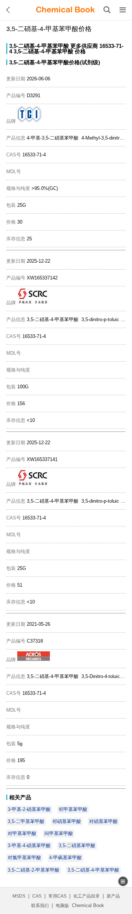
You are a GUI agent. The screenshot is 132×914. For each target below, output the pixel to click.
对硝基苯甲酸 (103, 821)
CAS (36, 896)
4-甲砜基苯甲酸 (65, 857)
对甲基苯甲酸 (22, 833)
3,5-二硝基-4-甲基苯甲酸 (39, 46)
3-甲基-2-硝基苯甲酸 (29, 809)
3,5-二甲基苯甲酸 (26, 821)
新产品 (113, 896)
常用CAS (57, 896)
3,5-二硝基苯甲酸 (77, 845)
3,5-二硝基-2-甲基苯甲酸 (33, 870)
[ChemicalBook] (65, 10)
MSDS (18, 896)
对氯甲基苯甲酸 (24, 857)
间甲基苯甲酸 (58, 833)
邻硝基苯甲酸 (66, 821)
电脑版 (62, 905)
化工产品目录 (86, 896)
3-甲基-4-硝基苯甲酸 (29, 845)
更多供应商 (84, 46)
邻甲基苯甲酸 (73, 809)
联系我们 (40, 905)
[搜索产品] (107, 10)
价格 (80, 51)
